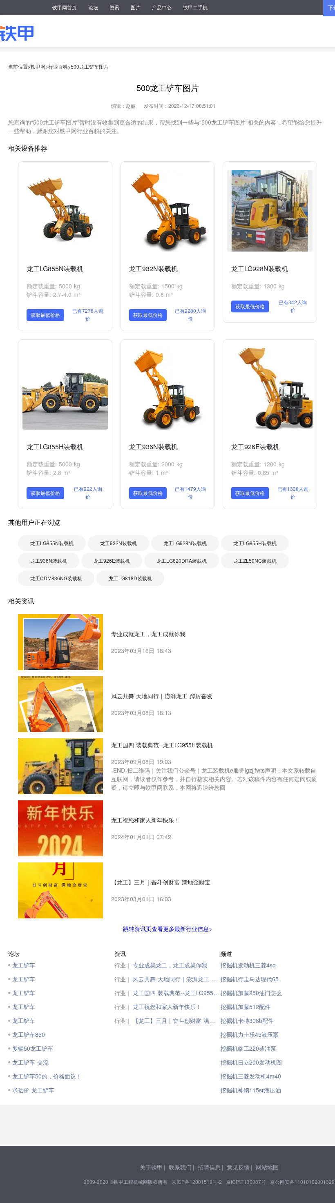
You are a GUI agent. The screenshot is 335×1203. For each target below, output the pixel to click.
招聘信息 (209, 1167)
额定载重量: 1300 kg (258, 286)
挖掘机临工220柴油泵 (248, 1048)
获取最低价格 (45, 314)
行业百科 (58, 66)
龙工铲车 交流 (30, 1062)
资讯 (114, 7)
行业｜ (123, 965)
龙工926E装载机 (255, 446)
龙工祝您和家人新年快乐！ (167, 1006)
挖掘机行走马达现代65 (250, 979)
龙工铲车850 (28, 1034)
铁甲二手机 (195, 7)
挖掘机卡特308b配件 (247, 1020)
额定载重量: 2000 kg (156, 464)
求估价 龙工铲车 (33, 1090)
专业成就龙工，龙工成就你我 (170, 965)
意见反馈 (238, 1167)
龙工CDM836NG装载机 (56, 578)
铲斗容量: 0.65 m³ (254, 472)
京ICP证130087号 (246, 1181)
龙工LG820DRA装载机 (181, 560)
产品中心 (162, 7)
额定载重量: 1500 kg (156, 286)
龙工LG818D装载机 (130, 578)
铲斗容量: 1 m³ (148, 472)
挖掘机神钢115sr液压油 (251, 1090)
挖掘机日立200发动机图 (251, 1062)
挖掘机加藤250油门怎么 (251, 993)
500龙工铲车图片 (90, 66)
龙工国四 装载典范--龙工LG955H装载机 (177, 993)
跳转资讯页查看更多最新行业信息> (167, 929)
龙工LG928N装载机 (259, 268)
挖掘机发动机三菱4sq (248, 965)
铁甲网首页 (64, 7)
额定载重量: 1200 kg (258, 464)
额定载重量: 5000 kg (53, 286)
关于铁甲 (151, 1167)
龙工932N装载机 (153, 268)
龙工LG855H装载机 (55, 446)
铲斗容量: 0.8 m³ (151, 294)
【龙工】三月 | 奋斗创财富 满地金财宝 (177, 1020)
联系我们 (180, 1167)
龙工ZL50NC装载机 (255, 560)
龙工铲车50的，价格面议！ (47, 1076)
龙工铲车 (23, 965)
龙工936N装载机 (153, 446)
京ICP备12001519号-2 (197, 1181)
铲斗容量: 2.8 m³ (48, 472)
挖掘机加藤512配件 (245, 1006)
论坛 (93, 7)
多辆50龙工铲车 (32, 1048)
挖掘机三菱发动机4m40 (251, 1076)
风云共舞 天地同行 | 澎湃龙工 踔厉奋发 (177, 979)
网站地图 (267, 1167)
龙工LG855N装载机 (55, 268)
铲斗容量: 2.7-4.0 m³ (53, 294)
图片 (136, 7)
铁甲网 (38, 66)
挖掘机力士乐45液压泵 (250, 1034)
